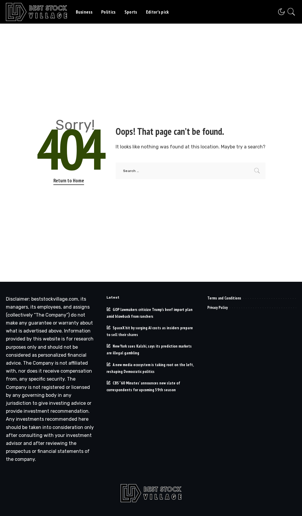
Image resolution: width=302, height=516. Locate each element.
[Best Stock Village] (36, 12)
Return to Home (68, 180)
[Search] (291, 12)
